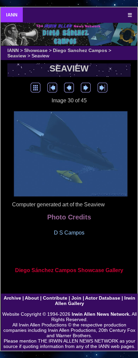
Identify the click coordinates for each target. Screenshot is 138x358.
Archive (12, 298)
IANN (11, 14)
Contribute (55, 298)
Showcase (36, 50)
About (32, 298)
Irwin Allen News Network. (101, 314)
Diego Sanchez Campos (80, 50)
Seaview (16, 55)
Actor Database (102, 298)
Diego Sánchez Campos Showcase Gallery (69, 270)
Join (76, 298)
